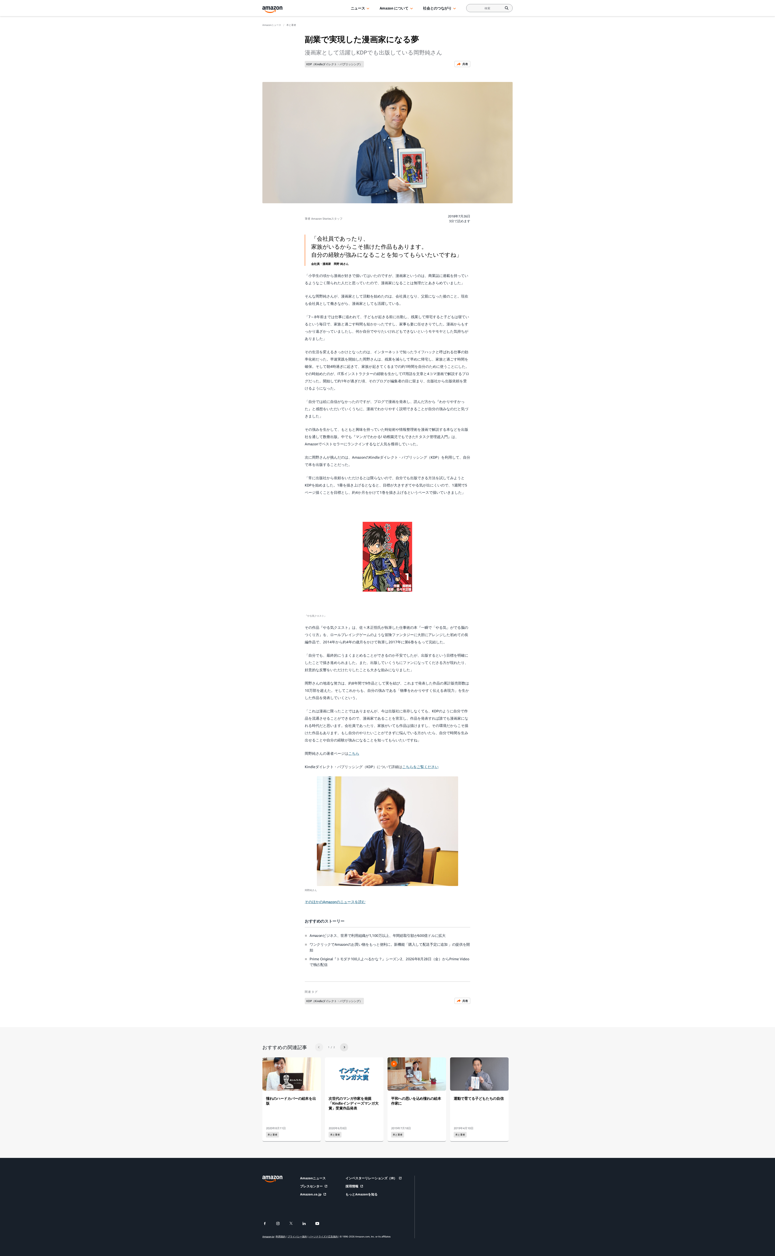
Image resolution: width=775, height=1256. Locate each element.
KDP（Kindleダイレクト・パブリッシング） (334, 64)
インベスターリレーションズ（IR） (371, 1178)
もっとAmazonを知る (362, 1194)
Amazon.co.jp (311, 1194)
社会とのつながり (437, 8)
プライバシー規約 (297, 1236)
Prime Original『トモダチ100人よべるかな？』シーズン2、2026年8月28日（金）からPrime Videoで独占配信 (389, 962)
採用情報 (352, 1186)
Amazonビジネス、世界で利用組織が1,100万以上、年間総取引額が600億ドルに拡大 (377, 935)
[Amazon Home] (272, 9)
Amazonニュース (271, 24)
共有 (465, 64)
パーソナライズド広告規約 (323, 1236)
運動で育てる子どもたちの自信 (479, 1098)
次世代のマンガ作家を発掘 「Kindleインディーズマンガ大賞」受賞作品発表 (353, 1103)
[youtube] (320, 1223)
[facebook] (267, 1223)
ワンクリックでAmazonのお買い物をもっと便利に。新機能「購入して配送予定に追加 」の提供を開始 (390, 947)
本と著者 (291, 24)
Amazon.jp (268, 1236)
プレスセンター (311, 1186)
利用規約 (281, 1236)
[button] (368, 8)
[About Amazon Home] (272, 1179)
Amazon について (394, 8)
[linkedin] (307, 1223)
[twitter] (293, 1223)
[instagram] (280, 1223)
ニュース (358, 8)
